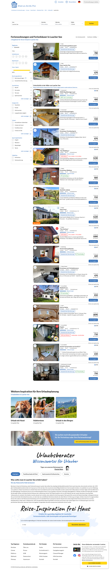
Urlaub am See (23, 130)
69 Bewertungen (70, 232)
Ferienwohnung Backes (67, 248)
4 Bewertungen (70, 212)
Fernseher (23, 90)
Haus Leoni (63, 209)
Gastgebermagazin (58, 550)
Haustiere (23, 105)
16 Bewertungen (70, 193)
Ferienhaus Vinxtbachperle (68, 131)
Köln (71, 495)
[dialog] (94, 555)
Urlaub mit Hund (23, 125)
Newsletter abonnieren (79, 524)
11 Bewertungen (70, 349)
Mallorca (13, 553)
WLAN (23, 87)
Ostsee (13, 550)
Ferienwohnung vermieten (91, 2)
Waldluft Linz (64, 288)
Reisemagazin (43, 553)
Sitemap (13, 559)
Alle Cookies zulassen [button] (94, 563)
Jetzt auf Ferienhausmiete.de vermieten (86, 441)
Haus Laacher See (65, 65)
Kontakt (41, 559)
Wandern (23, 142)
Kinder (23, 107)
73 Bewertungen (70, 154)
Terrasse (23, 93)
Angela (62, 327)
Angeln (23, 140)
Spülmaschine (23, 95)
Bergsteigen (23, 145)
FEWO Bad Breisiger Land (67, 92)
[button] (94, 566)
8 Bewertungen (70, 291)
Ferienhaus (23, 157)
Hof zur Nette (64, 307)
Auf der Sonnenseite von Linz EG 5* (70, 346)
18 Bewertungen (70, 95)
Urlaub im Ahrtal (65, 366)
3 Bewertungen (70, 369)
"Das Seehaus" (64, 229)
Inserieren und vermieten (60, 547)
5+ (26, 56)
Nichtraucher (23, 110)
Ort (13, 22)
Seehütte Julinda (65, 190)
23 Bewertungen (70, 173)
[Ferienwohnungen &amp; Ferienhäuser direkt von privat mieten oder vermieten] (23, 6)
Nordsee (13, 547)
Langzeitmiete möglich (23, 113)
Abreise (57, 22)
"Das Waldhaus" (64, 151)
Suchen (91, 23)
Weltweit (13, 556)
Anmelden (61, 2)
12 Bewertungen (70, 251)
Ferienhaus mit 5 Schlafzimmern (69, 268)
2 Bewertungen (70, 330)
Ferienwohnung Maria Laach (68, 45)
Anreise (43, 22)
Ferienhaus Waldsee (66, 170)
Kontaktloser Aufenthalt (23, 122)
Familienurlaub (23, 128)
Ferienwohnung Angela (67, 111)
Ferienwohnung (23, 160)
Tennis (23, 148)
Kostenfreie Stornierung (23, 80)
